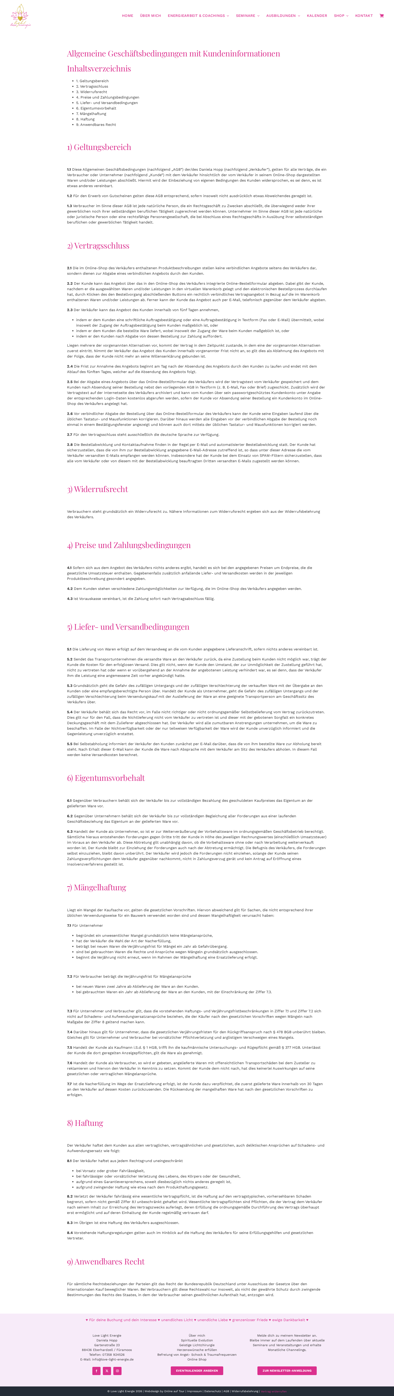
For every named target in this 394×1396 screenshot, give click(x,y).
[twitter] (107, 1371)
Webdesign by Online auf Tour (164, 1391)
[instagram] (117, 1371)
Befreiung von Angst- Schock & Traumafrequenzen (197, 1354)
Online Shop (197, 1359)
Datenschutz (212, 1391)
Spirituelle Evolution (197, 1340)
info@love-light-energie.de (113, 1359)
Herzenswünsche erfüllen (197, 1350)
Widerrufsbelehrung (245, 1391)
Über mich (197, 1335)
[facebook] (96, 1371)
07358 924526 (113, 1354)
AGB (226, 1391)
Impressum (194, 1391)
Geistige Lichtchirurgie (197, 1345)
